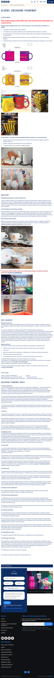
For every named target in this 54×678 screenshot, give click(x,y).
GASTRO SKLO (5, 657)
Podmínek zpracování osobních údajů (12, 608)
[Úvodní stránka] (15, 2)
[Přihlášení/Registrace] (34, 2)
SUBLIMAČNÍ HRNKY (6, 652)
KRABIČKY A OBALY (6, 662)
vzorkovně (11, 213)
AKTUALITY (4, 630)
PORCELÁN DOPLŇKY (6, 654)
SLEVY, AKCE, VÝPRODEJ (7, 645)
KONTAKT (3, 621)
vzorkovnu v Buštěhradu (15, 272)
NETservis (50, 676)
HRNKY (3, 647)
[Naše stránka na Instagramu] (28, 672)
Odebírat (48, 624)
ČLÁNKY (3, 632)
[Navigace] (50, 2)
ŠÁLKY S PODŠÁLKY (6, 649)
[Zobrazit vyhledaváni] (37, 2)
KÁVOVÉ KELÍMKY (5, 659)
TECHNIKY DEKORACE (7, 664)
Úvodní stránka (4, 5)
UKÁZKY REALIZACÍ (6, 667)
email (11, 365)
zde (30, 363)
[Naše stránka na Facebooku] (25, 672)
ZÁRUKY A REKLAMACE (7, 628)
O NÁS (2, 619)
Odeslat (7, 602)
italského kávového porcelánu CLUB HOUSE (12, 224)
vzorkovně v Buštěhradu (7, 367)
